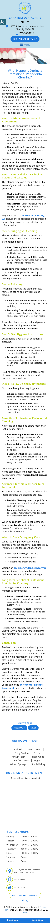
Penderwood (37, 756)
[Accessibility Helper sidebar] (3, 22)
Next (33, 727)
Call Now (13, 920)
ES (28, 22)
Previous (19, 727)
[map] (25, 806)
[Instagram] (27, 900)
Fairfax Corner (21, 760)
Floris (37, 753)
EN (22, 22)
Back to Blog (25, 723)
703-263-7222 (26, 33)
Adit (25, 912)
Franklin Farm (18, 756)
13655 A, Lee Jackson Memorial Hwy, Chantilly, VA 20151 (26, 27)
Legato (37, 760)
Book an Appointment (25, 39)
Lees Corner (34, 749)
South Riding (38, 764)
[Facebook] (22, 900)
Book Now (37, 920)
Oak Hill (18, 749)
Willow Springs (18, 764)
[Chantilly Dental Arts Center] (25, 10)
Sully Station (22, 753)
